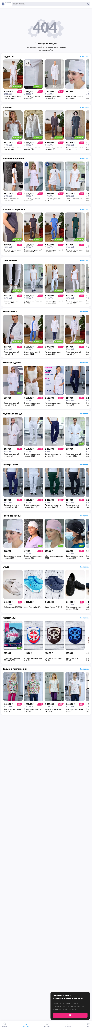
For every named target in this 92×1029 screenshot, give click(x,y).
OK (70, 1015)
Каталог (26, 1026)
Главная (5, 1026)
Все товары (84, 56)
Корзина (47, 1026)
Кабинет (68, 1026)
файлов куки (70, 1009)
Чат (88, 1026)
